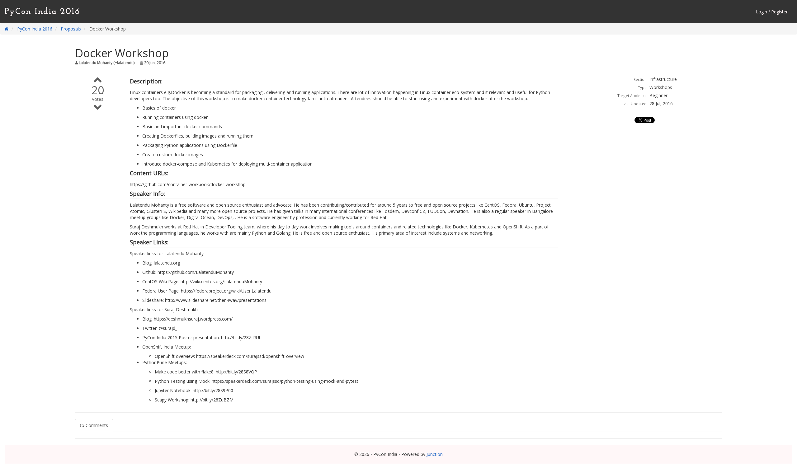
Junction (435, 454)
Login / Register (772, 12)
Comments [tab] (96, 425)
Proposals (71, 29)
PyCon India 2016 (42, 11)
